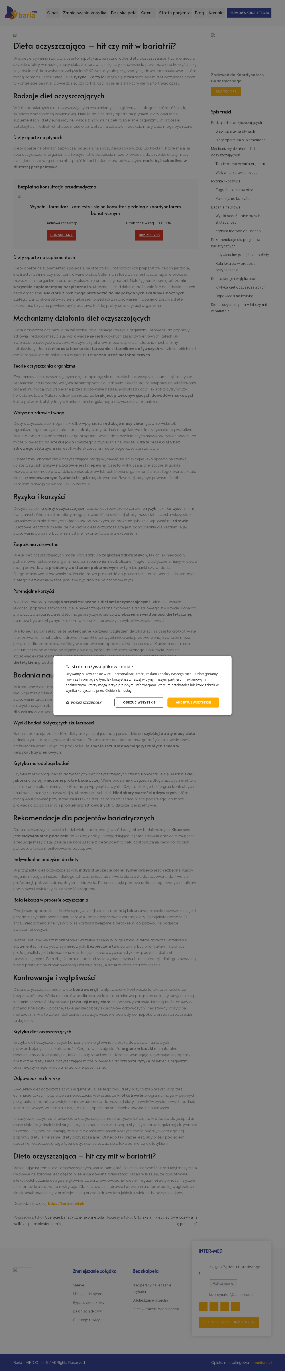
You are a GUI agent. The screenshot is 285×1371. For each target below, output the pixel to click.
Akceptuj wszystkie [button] (193, 702)
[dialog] (142, 685)
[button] (84, 703)
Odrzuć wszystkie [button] (139, 702)
